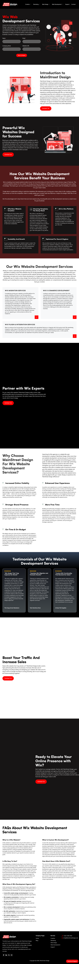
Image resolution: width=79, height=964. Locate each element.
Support (67, 4)
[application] (72, 961)
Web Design (45, 4)
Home (37, 938)
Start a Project (21, 55)
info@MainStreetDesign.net (70, 938)
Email (24, 38)
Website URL (26, 46)
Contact (73, 4)
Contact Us (45, 108)
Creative (27, 4)
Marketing (36, 4)
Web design (54, 942)
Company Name (6, 46)
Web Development (57, 4)
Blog (37, 940)
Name (4, 38)
